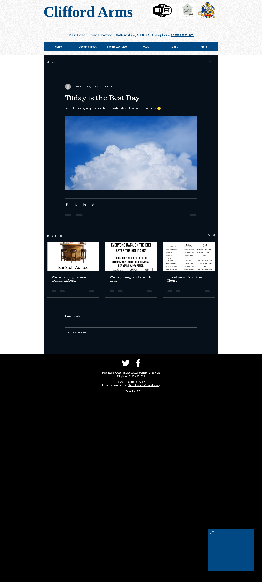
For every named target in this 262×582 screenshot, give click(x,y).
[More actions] (195, 87)
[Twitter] (125, 363)
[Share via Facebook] (66, 204)
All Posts (51, 62)
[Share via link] (93, 204)
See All (211, 235)
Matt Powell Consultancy (144, 385)
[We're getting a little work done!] (131, 256)
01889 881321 (182, 35)
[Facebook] (138, 363)
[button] (210, 62)
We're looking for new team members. (69, 278)
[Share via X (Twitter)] (75, 204)
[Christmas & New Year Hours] (189, 256)
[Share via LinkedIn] (84, 204)
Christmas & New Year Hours (184, 278)
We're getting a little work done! (130, 278)
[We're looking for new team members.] (73, 256)
